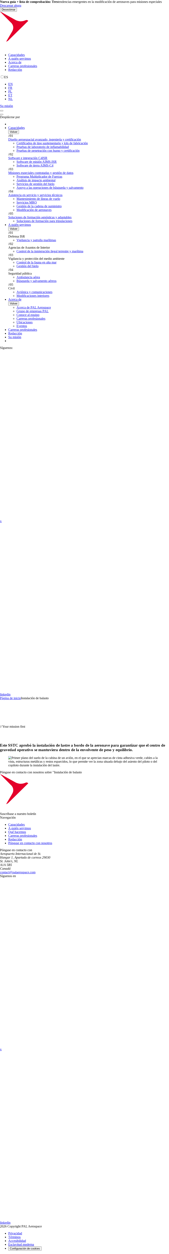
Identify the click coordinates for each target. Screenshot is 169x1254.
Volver (13, 131)
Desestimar (8, 9)
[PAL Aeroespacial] (84, 48)
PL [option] (10, 91)
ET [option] (10, 95)
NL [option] (10, 99)
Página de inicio (10, 698)
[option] (88, 84)
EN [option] (10, 84)
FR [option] (10, 88)
